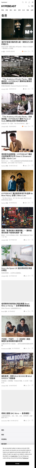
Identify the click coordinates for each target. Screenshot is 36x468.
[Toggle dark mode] (29, 6)
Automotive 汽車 (5, 420)
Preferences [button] (25, 458)
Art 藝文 (3, 51)
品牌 (32, 10)
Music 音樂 (4, 311)
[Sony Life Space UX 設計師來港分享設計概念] (17, 255)
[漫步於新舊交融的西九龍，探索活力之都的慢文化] (17, 29)
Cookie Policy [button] (14, 456)
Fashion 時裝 (4, 166)
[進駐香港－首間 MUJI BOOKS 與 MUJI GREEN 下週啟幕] (17, 363)
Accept (17, 463)
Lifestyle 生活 (4, 89)
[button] (32, 51)
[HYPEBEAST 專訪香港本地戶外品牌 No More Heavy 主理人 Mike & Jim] (17, 180)
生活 (23, 10)
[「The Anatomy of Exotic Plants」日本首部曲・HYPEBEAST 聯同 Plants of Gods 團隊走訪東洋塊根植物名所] (17, 104)
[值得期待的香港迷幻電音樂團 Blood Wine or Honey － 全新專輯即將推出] (17, 291)
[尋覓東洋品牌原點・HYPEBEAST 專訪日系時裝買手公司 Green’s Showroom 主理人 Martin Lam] (17, 141)
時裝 (2, 10)
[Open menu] (32, 6)
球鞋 (7, 10)
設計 (15, 10)
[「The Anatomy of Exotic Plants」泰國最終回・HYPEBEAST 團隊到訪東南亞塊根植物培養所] (17, 66)
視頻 (28, 10)
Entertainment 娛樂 (6, 348)
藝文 (11, 10)
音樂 (19, 10)
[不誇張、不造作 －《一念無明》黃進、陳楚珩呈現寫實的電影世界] (17, 326)
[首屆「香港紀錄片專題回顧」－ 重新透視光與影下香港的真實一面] (17, 217)
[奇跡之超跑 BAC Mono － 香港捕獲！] (17, 400)
